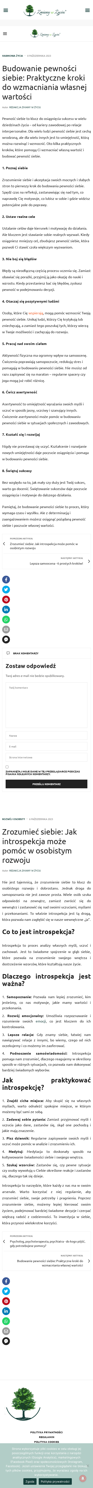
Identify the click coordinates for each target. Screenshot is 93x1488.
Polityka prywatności (46, 1432)
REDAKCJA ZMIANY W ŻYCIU (25, 107)
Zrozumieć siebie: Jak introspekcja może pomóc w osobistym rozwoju (39, 845)
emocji (41, 1021)
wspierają (36, 313)
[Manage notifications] (82, 1478)
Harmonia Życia (12, 56)
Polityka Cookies (46, 1441)
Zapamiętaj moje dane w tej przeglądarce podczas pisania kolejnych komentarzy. (43, 772)
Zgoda (30, 1481)
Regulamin (46, 1437)
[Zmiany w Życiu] (46, 33)
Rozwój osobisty (13, 819)
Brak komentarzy (25, 653)
